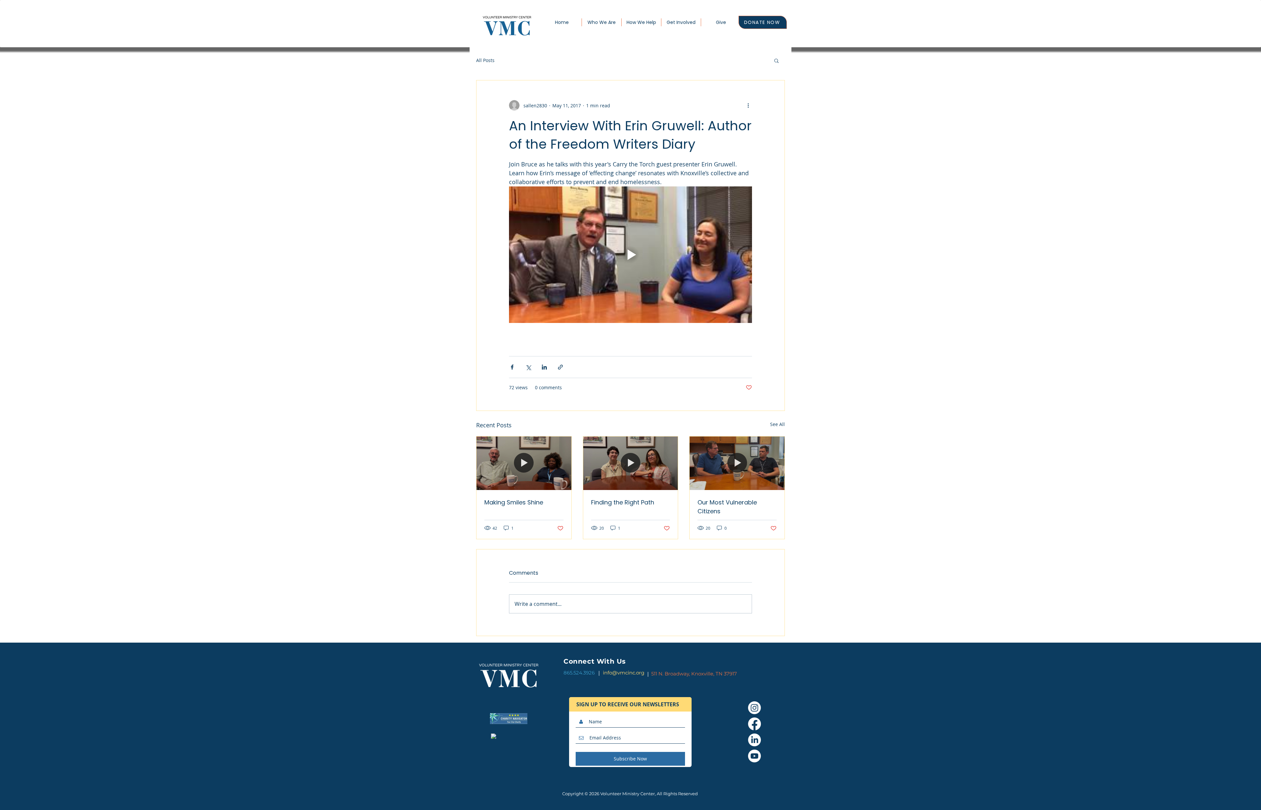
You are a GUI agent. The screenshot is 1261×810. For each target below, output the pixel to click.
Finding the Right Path (622, 502)
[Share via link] (560, 367)
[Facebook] (754, 723)
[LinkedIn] (754, 740)
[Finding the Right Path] (630, 463)
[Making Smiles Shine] (523, 463)
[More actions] (748, 105)
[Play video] (630, 254)
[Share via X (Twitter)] (528, 367)
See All (777, 424)
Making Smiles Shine (513, 502)
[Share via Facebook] (512, 367)
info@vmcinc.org (623, 673)
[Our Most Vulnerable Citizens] (737, 463)
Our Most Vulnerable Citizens (727, 506)
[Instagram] (754, 707)
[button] (776, 60)
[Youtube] (754, 756)
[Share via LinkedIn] (544, 367)
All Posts (485, 60)
